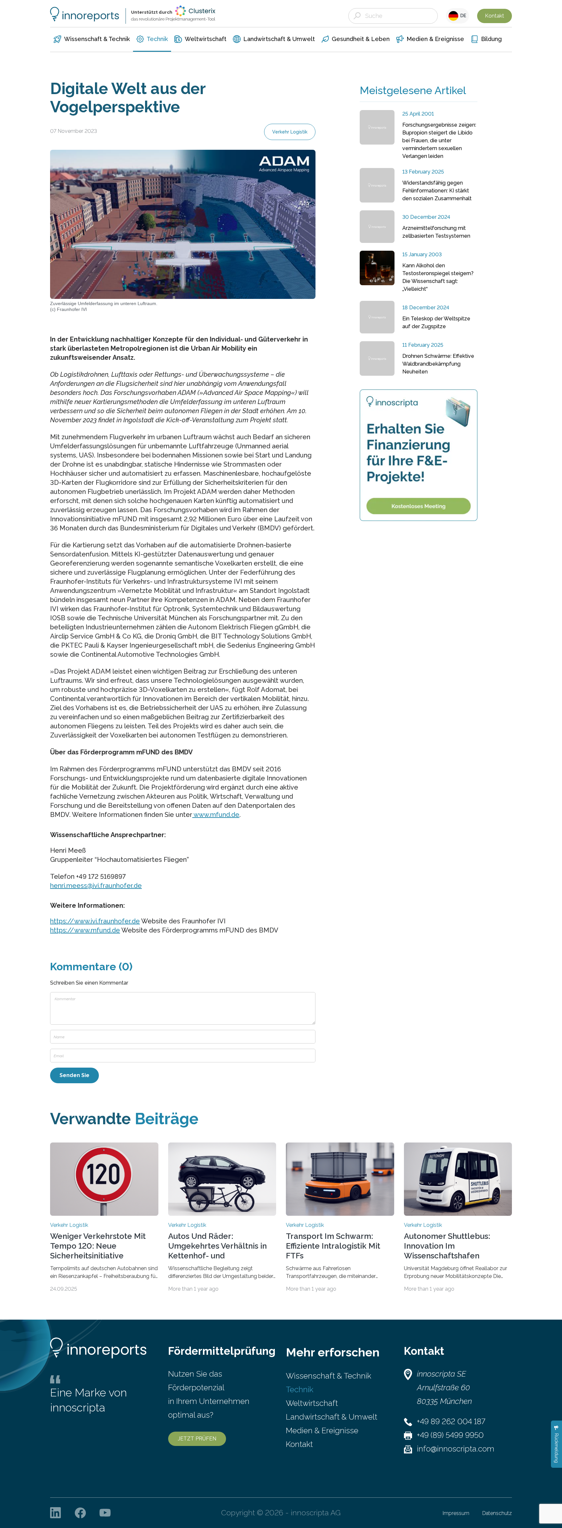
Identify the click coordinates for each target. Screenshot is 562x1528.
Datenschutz (497, 1513)
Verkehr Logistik (289, 131)
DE (462, 15)
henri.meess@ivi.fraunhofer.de (96, 886)
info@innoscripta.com (455, 1448)
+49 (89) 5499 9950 (450, 1435)
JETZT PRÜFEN (197, 1439)
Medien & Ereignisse (322, 1430)
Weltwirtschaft (312, 1403)
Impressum (456, 1513)
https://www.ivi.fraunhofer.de (95, 921)
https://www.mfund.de (85, 930)
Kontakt (494, 16)
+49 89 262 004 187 (451, 1421)
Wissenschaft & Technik (328, 1376)
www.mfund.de (215, 815)
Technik (299, 1389)
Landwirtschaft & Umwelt (331, 1417)
